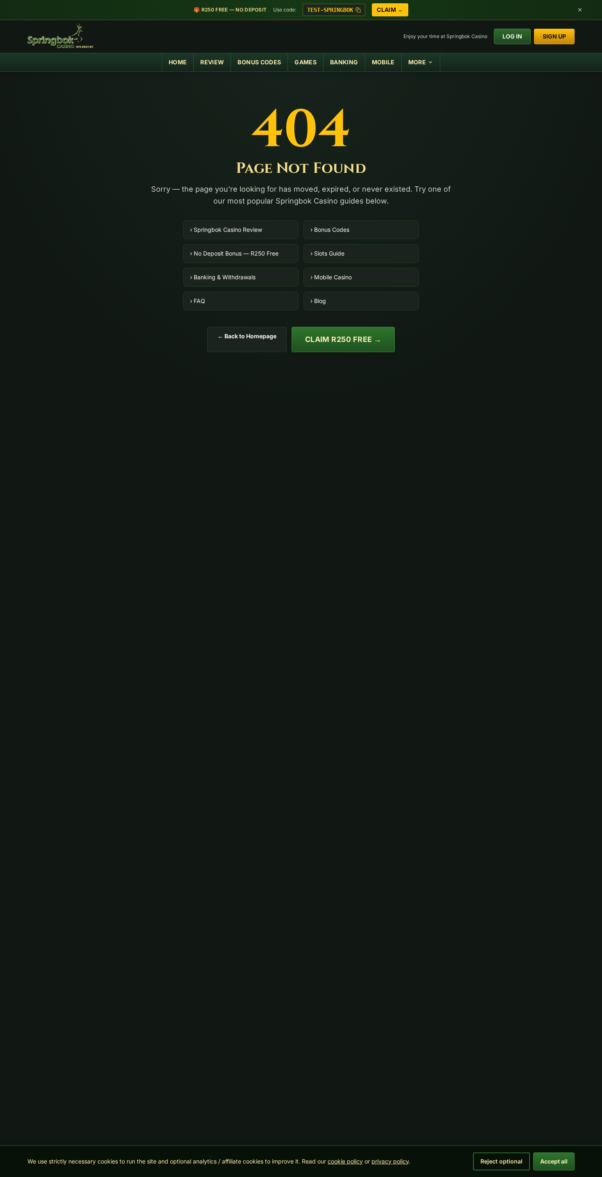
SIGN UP (554, 36)
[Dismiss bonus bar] (579, 9)
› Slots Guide (327, 253)
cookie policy (345, 1161)
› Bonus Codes (329, 229)
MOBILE (383, 62)
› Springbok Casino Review (226, 229)
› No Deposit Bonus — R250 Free (234, 253)
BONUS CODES (259, 62)
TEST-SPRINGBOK (330, 10)
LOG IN (512, 36)
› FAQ (197, 300)
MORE (417, 62)
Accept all (554, 1161)
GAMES (305, 62)
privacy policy (390, 1161)
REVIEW (212, 62)
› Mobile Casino (331, 277)
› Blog (318, 300)
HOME (178, 62)
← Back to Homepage (246, 336)
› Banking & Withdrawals (223, 277)
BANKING (344, 62)
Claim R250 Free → (343, 339)
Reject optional (501, 1161)
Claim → (390, 9)
